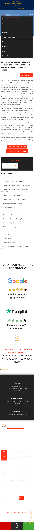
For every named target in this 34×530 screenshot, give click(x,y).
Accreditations (6, 28)
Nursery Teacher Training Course (12, 195)
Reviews (4, 46)
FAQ (3, 42)
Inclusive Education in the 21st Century (19, 452)
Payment (21, 477)
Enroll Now (26, 75)
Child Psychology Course (10, 223)
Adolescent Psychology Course (12, 227)
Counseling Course (8, 231)
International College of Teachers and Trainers (18, 512)
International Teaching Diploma (11, 211)
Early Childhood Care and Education (13, 203)
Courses (5, 472)
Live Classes (6, 235)
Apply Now (21, 8)
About (4, 23)
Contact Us (5, 56)
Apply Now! (5, 526)
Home (3, 19)
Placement (5, 32)
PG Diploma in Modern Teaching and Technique (16, 185)
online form (13, 166)
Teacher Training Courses (9, 37)
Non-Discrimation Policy (9, 480)
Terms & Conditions (24, 480)
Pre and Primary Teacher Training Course (14, 199)
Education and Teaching (9, 215)
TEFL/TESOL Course (9, 207)
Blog (3, 51)
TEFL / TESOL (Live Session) (17, 151)
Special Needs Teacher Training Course (14, 219)
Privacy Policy (22, 475)
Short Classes (7, 239)
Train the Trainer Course (9, 243)
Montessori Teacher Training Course (13, 181)
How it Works (22, 469)
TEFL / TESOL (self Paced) (17, 147)
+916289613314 (16, 1)
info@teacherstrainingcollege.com (14, 3)
